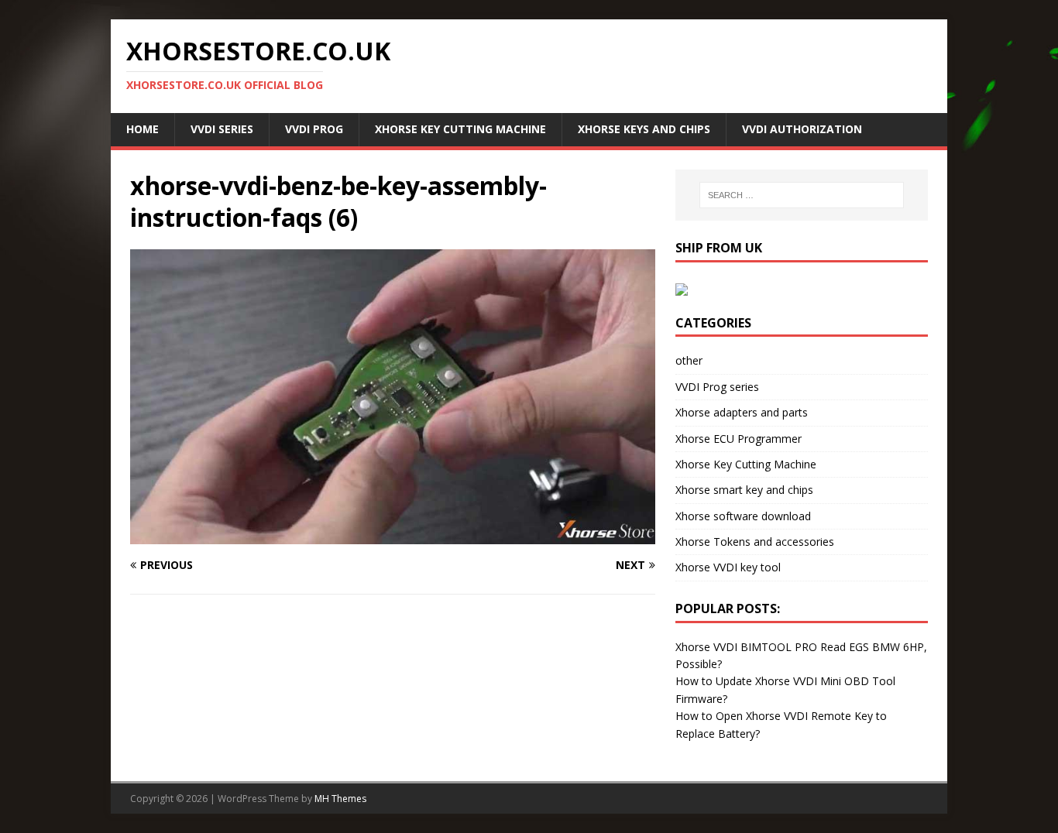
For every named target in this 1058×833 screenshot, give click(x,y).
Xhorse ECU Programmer (738, 438)
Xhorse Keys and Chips (644, 129)
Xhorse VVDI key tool (728, 567)
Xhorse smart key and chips (744, 489)
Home (142, 129)
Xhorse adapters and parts (741, 412)
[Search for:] (801, 195)
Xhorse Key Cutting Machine (460, 129)
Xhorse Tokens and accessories (754, 541)
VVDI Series (222, 129)
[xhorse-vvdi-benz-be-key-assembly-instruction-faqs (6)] (392, 535)
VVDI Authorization (802, 129)
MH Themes (340, 798)
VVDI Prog (314, 129)
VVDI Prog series (717, 386)
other (688, 360)
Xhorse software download (743, 516)
